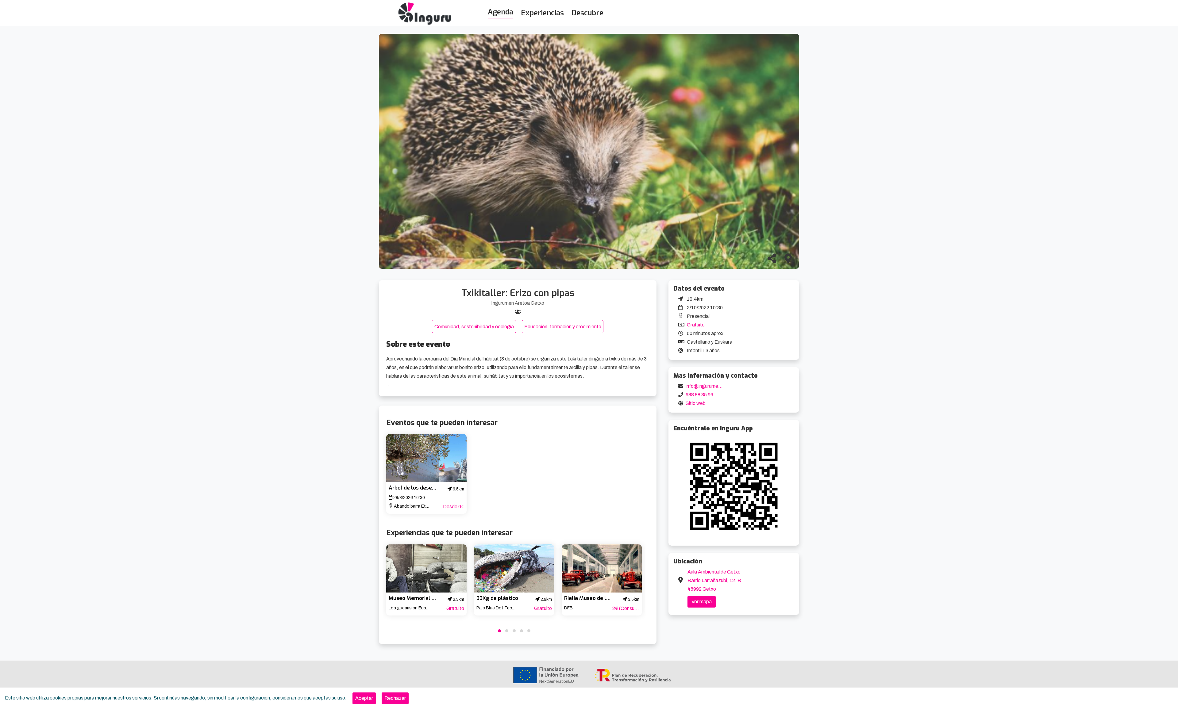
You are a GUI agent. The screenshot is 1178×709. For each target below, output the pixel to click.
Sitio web (696, 403)
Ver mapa (701, 601)
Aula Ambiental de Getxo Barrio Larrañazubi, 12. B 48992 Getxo (714, 580)
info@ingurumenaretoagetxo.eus (721, 386)
